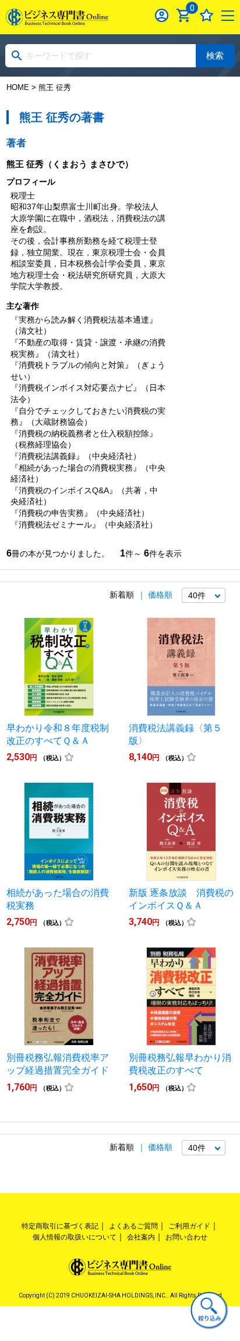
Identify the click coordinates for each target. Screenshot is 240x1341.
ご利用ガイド (189, 1226)
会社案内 (141, 1237)
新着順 (122, 594)
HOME (17, 87)
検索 (215, 55)
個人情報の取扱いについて (75, 1237)
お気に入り (206, 15)
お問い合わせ (186, 1237)
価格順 (160, 594)
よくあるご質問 (133, 1226)
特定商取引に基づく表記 (60, 1226)
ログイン (161, 15)
